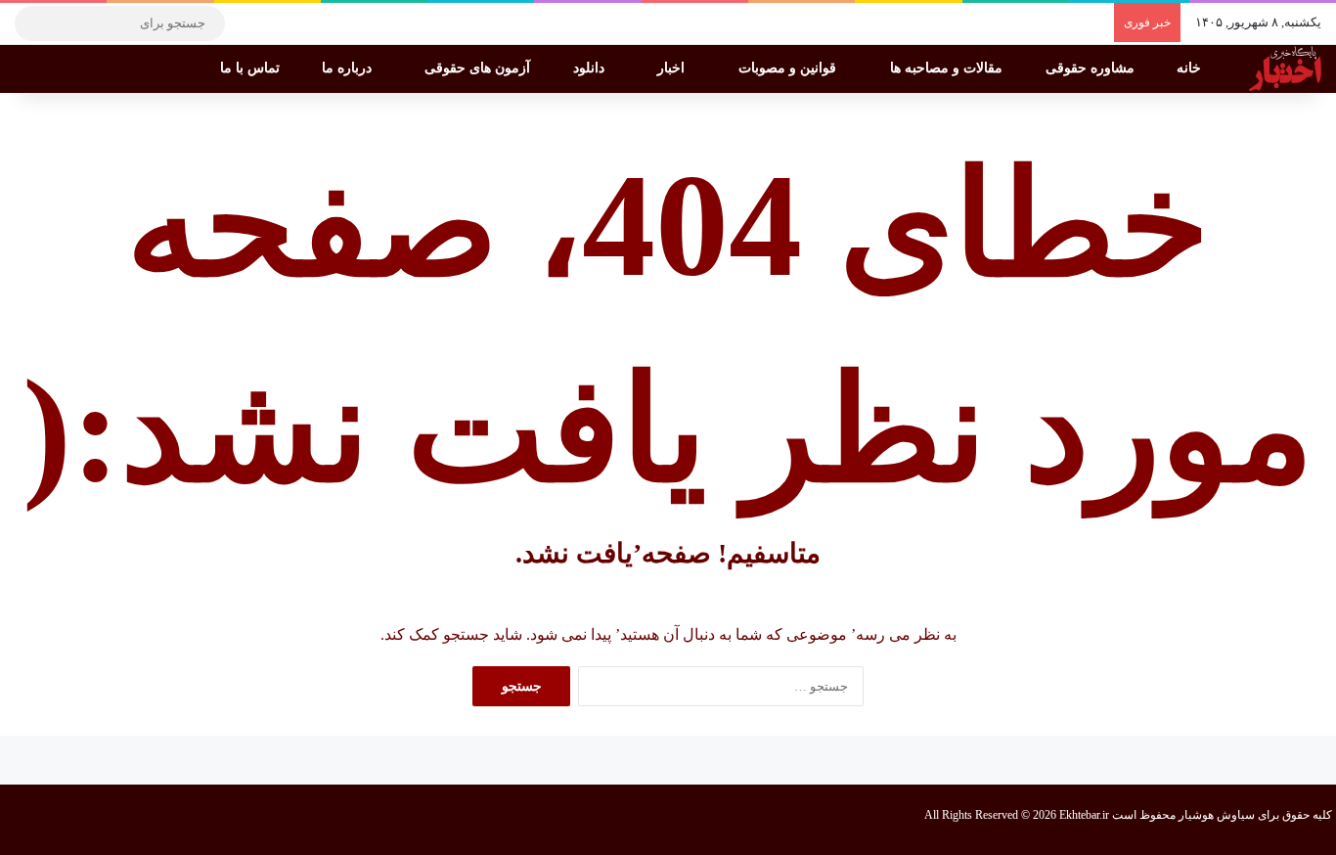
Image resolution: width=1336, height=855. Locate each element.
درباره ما (349, 68)
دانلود (590, 68)
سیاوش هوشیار (1217, 815)
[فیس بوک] (337, 23)
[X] (308, 23)
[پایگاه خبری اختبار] (1285, 68)
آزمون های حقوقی (479, 68)
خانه (1191, 68)
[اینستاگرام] (278, 23)
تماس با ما (252, 68)
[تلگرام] (249, 23)
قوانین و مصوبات (789, 68)
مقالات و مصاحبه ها (948, 68)
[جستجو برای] (34, 23)
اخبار (673, 68)
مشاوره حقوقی (1092, 68)
